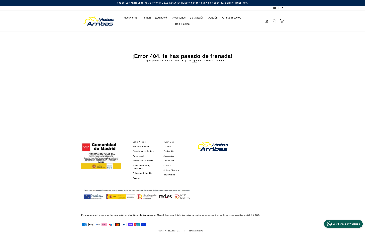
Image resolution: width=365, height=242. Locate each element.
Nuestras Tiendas (141, 147)
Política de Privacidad (143, 173)
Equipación (161, 17)
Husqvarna (130, 17)
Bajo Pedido (182, 24)
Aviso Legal (138, 156)
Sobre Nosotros (140, 142)
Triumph (146, 17)
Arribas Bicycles (231, 17)
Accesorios (179, 17)
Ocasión (213, 17)
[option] (182, 3)
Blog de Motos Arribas (143, 151)
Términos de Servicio (143, 161)
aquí (194, 60)
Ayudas (136, 178)
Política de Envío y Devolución (142, 167)
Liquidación (196, 17)
